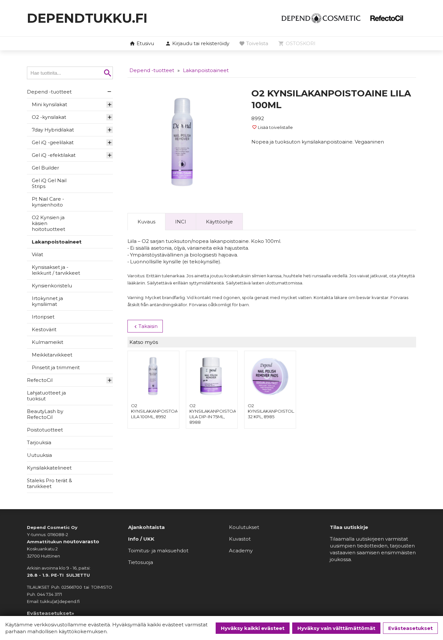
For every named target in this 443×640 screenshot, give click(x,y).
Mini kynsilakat (49, 104)
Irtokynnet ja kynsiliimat (47, 301)
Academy (241, 550)
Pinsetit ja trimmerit (56, 367)
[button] (197, 43)
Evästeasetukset (410, 628)
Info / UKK (141, 539)
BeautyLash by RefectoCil (45, 414)
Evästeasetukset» (50, 613)
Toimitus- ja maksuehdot (158, 550)
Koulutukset (244, 527)
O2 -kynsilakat (49, 117)
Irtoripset (43, 317)
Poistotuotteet (45, 430)
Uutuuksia (39, 455)
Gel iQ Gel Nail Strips (49, 183)
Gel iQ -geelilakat (53, 142)
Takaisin (145, 326)
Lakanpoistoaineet (56, 242)
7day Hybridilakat (53, 130)
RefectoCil (40, 380)
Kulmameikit (47, 342)
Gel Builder (45, 168)
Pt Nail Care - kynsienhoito (48, 202)
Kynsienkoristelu (52, 285)
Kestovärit (44, 329)
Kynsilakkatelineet (49, 468)
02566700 (71, 587)
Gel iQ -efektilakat (54, 155)
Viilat (37, 254)
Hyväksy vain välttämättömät (336, 628)
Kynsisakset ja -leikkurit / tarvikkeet (56, 270)
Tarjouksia (39, 442)
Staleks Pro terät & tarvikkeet (49, 483)
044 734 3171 (49, 594)
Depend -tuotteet (49, 92)
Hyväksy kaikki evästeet (252, 628)
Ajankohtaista (146, 527)
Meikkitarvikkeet (52, 355)
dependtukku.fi (87, 18)
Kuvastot (240, 539)
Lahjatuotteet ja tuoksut (46, 396)
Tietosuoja (140, 562)
